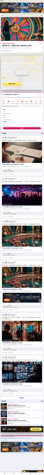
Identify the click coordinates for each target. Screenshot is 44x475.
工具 (22, 474)
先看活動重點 (32, 83)
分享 (8, 174)
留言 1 (5, 393)
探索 (13, 474)
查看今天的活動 (36, 429)
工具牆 (13, 436)
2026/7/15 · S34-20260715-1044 (10, 222)
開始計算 (22, 128)
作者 (5, 436)
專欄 (10, 436)
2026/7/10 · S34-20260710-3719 (10, 358)
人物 (39, 474)
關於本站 (2, 436)
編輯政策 (7, 436)
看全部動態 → (22, 397)
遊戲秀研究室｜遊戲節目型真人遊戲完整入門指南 (17, 45)
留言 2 (6, 216)
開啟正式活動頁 (12, 83)
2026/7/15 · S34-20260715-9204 (10, 138)
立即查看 (40, 472)
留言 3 (6, 174)
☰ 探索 (2, 15)
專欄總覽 (42, 401)
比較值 (4, 115)
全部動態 (42, 133)
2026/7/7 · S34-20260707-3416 (10, 179)
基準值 (4, 109)
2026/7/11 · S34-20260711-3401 (10, 315)
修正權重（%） (5, 121)
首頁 (4, 474)
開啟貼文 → (12, 174)
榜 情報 (41, 15)
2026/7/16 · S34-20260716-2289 (10, 263)
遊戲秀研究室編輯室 (5, 50)
